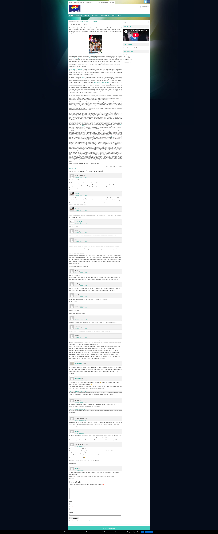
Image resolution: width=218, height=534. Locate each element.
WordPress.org (127, 62)
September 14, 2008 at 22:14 (81, 232)
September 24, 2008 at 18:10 (81, 337)
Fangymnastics (111, 528)
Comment (71, 486)
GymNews (71, 15)
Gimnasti (86, 15)
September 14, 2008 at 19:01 (81, 177)
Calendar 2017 (89, 2)
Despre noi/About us (79, 2)
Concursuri (79, 15)
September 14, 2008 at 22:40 (81, 241)
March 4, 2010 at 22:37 (79, 470)
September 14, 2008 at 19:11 (81, 195)
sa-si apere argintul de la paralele (112, 136)
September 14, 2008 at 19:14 (81, 210)
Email (71, 507)
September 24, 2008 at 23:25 (81, 380)
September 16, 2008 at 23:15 (81, 328)
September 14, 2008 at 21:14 (81, 223)
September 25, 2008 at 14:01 (81, 391)
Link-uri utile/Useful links (102, 2)
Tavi (76, 431)
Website (71, 512)
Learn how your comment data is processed (100, 521)
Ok (142, 532)
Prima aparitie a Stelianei (75, 69)
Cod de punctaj (94, 15)
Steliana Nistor (72, 168)
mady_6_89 (78, 222)
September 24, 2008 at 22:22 (81, 365)
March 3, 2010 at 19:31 (79, 433)
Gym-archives (126, 47)
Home (70, 2)
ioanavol (78, 378)
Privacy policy (149, 532)
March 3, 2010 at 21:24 (79, 446)
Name (71, 501)
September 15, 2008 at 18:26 (81, 307)
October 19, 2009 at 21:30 (80, 420)
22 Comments (94, 21)
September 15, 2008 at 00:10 (81, 272)
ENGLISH (119, 15)
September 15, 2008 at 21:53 (81, 319)
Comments (128, 59)
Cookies (112, 2)
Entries (127, 57)
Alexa (77, 193)
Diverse (113, 15)
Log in (125, 54)
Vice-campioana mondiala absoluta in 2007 (84, 58)
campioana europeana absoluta (101, 82)
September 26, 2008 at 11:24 (81, 402)
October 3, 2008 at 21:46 (80, 409)
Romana (87, 21)
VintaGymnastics (105, 15)
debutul (84, 77)
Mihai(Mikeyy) (79, 363)
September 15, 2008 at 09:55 (81, 285)
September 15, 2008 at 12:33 (81, 296)
